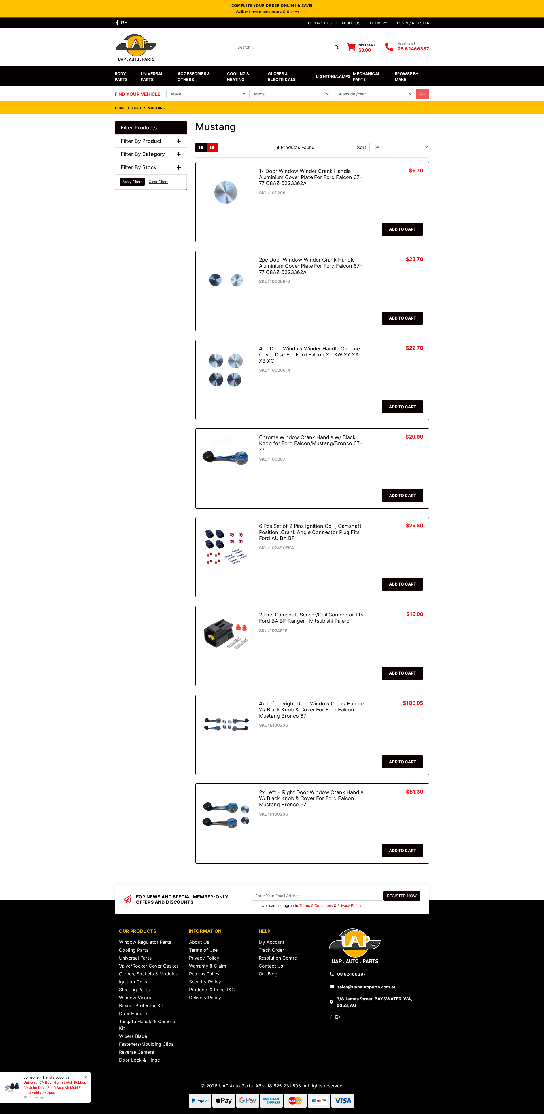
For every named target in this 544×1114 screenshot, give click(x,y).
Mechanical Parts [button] (367, 76)
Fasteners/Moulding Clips (146, 1044)
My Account (271, 942)
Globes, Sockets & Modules (148, 974)
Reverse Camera (136, 1052)
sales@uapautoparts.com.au (366, 987)
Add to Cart (402, 229)
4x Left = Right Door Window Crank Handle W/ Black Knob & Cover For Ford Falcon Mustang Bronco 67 (311, 710)
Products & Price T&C (212, 989)
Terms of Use (203, 950)
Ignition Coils (133, 982)
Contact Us (320, 23)
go (422, 94)
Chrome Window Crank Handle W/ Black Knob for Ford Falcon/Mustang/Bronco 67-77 (310, 443)
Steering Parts (134, 989)
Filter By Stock (138, 167)
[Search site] (336, 47)
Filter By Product (141, 141)
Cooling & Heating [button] (238, 76)
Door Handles (133, 1013)
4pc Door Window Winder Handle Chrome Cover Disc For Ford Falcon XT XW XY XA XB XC (309, 355)
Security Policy (205, 982)
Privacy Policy (349, 905)
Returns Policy (204, 974)
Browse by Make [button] (407, 76)
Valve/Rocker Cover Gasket (148, 966)
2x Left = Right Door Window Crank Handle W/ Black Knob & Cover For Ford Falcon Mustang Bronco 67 (311, 798)
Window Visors (135, 997)
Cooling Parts (133, 950)
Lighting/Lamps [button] (333, 76)
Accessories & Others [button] (194, 76)
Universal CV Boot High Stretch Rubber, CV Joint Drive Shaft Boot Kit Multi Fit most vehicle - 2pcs (55, 1087)
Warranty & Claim (207, 966)
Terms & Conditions (316, 905)
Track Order (271, 950)
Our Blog (268, 974)
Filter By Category (143, 154)
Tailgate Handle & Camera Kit (147, 1025)
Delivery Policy (205, 997)
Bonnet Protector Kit (141, 1005)
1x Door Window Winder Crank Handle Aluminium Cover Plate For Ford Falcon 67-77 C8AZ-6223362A (310, 177)
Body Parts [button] (121, 76)
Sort (361, 147)
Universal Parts (152, 76)
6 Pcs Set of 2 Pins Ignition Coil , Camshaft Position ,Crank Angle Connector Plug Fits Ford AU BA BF (310, 532)
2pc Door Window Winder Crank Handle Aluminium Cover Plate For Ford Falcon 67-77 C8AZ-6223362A (310, 266)
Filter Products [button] (139, 128)
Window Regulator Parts (145, 942)
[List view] (212, 147)
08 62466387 (413, 49)
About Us (350, 23)
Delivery (378, 23)
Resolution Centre (278, 958)
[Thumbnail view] (201, 147)
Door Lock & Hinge (139, 1060)
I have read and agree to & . (309, 905)
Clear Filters (158, 182)
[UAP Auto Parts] (136, 47)
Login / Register (413, 23)
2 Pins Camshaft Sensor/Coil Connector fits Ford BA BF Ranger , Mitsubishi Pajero (311, 618)
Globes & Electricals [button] (282, 76)
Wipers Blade (133, 1036)
